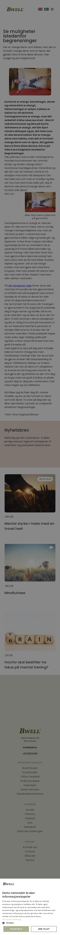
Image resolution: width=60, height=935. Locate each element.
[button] (30, 923)
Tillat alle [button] (16, 929)
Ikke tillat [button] (44, 929)
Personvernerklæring (11, 919)
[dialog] (30, 907)
